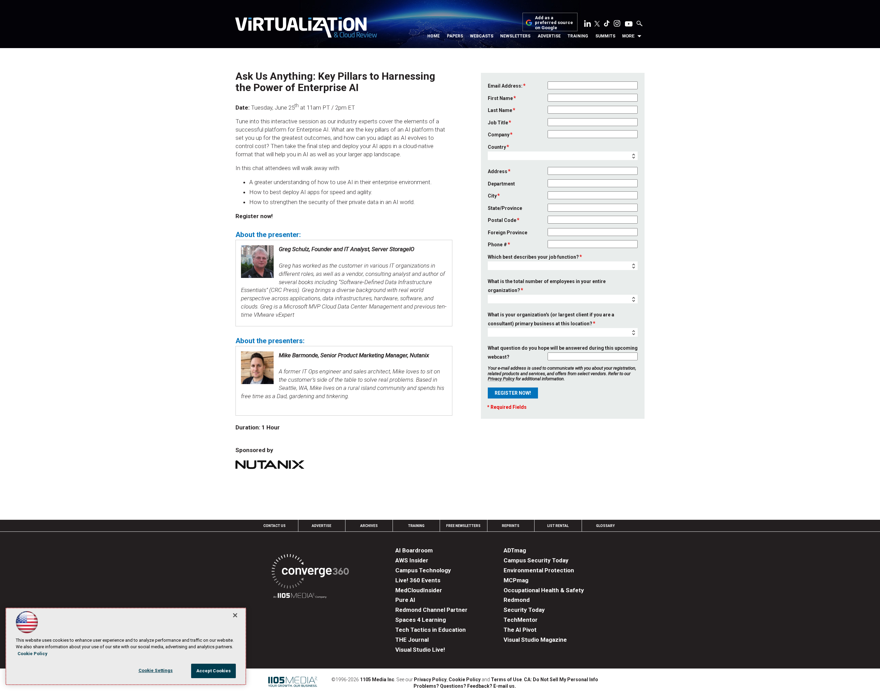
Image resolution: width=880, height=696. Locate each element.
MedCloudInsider (418, 590)
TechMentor (521, 619)
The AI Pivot (520, 629)
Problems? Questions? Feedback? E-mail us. (465, 686)
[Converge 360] (310, 572)
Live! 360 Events (417, 580)
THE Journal (412, 639)
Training (578, 36)
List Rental (558, 526)
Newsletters (515, 36)
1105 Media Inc (377, 679)
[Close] (235, 615)
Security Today (524, 609)
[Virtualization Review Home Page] (306, 28)
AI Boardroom (414, 550)
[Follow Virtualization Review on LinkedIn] (587, 24)
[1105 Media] (300, 596)
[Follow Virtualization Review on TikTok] (606, 24)
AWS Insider (411, 560)
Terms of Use (506, 679)
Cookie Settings (156, 670)
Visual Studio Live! (420, 649)
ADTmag (515, 550)
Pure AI (405, 599)
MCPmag (516, 580)
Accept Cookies (213, 670)
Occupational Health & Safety (544, 590)
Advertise (549, 36)
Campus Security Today (536, 560)
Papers (455, 36)
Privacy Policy (501, 378)
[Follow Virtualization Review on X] (597, 24)
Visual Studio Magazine (535, 639)
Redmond (517, 599)
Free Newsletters (463, 526)
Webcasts (481, 36)
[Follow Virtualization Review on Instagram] (617, 24)
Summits (605, 36)
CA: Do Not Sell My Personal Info (561, 679)
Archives (369, 526)
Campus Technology (423, 570)
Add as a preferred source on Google (554, 22)
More (628, 36)
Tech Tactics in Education (430, 629)
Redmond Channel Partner (431, 609)
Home (433, 36)
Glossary (605, 526)
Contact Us (274, 526)
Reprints (510, 526)
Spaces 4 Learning (420, 619)
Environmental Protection (539, 570)
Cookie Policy (465, 679)
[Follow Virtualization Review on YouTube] (628, 24)
